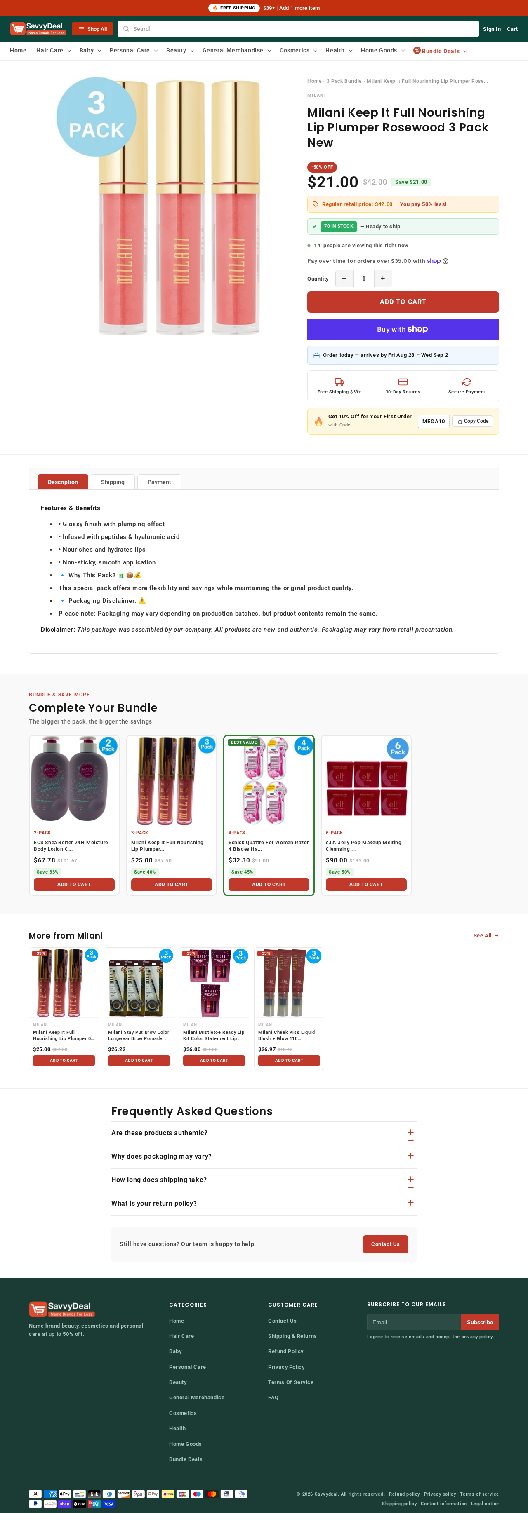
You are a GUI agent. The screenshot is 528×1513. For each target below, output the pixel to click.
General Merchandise (196, 1397)
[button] (52, 50)
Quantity (318, 279)
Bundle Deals (186, 1459)
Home (314, 81)
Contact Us (385, 1244)
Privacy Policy (286, 1367)
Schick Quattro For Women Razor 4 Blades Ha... (269, 846)
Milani (316, 95)
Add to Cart (403, 302)
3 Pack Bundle (344, 81)
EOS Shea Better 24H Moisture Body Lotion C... (71, 846)
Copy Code (476, 421)
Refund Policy (286, 1351)
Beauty (178, 1382)
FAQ (273, 1397)
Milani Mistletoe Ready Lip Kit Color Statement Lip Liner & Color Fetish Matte (214, 1036)
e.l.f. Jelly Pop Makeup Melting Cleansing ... (364, 846)
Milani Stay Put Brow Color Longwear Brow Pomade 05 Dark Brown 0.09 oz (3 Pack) (139, 1036)
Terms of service (479, 1494)
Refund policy (404, 1494)
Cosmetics (183, 1413)
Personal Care (187, 1367)
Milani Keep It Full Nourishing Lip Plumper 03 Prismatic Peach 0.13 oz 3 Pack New (63, 1036)
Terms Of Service (291, 1382)
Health (177, 1428)
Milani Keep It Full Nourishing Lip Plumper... (167, 846)
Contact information (444, 1503)
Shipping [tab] (113, 482)
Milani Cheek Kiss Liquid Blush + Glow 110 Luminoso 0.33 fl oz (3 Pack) (286, 1036)
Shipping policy (399, 1503)
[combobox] (298, 29)
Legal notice (485, 1503)
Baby (175, 1351)
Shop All (97, 29)
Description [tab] (63, 482)
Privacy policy (440, 1494)
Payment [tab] (159, 482)
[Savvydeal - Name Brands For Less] (63, 1309)
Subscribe (480, 1322)
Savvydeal (326, 1494)
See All (483, 935)
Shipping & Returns (292, 1336)
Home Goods (185, 1444)
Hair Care (181, 1336)
